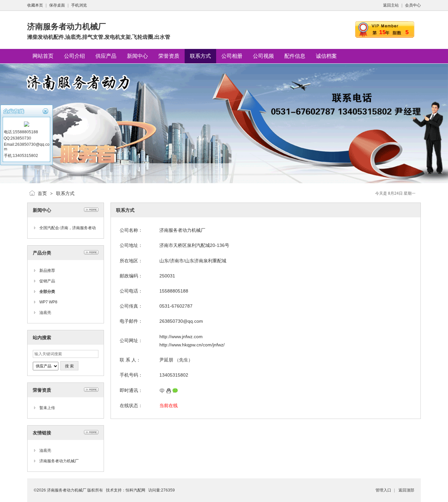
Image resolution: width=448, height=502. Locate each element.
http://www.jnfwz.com (181, 336)
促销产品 (47, 281)
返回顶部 (406, 490)
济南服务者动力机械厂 (59, 461)
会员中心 (413, 5)
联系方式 (65, 193)
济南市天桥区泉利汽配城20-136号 (194, 245)
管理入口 (383, 490)
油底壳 (45, 312)
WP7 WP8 (48, 302)
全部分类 (47, 291)
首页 (42, 193)
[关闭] (46, 110)
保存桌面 (57, 5)
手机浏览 (79, 5)
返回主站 (391, 5)
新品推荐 (47, 270)
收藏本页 (35, 5)
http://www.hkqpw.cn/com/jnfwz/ (192, 344)
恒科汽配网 (135, 490)
